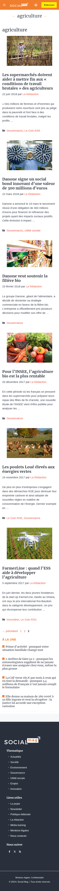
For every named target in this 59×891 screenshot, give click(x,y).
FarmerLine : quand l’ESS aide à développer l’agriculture (26, 573)
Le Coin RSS (28, 619)
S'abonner (49, 5)
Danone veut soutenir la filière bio (25, 278)
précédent (10, 631)
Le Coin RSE (32, 130)
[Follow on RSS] (20, 852)
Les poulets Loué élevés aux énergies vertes (28, 469)
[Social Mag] (19, 4)
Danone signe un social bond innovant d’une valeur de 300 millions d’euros (28, 183)
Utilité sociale (33, 230)
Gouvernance (15, 130)
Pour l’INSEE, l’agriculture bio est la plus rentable (27, 373)
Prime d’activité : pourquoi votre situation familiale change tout (25, 648)
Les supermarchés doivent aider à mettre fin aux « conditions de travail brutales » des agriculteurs (27, 81)
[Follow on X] (14, 852)
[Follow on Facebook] (9, 852)
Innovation (13, 619)
